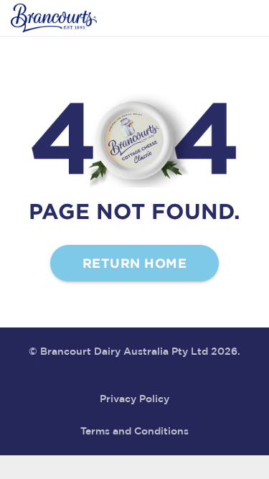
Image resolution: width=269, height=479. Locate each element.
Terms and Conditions (134, 431)
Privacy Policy (134, 399)
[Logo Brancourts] (54, 18)
